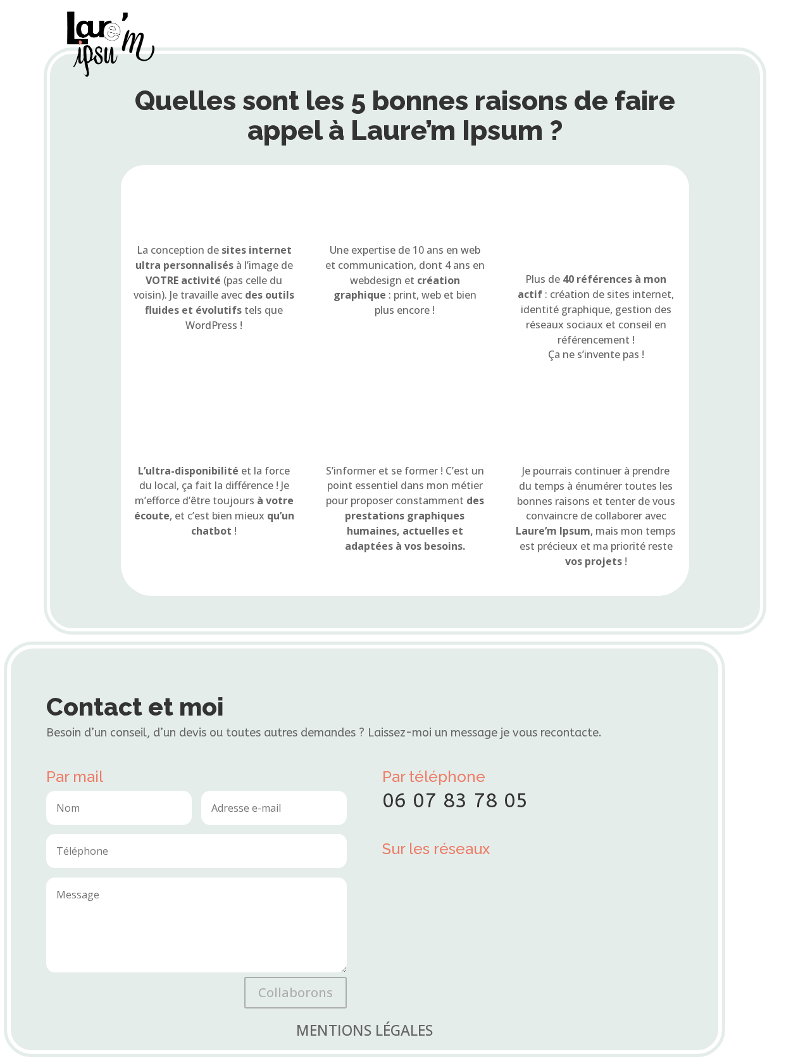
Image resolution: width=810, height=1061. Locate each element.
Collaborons (295, 992)
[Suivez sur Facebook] (396, 876)
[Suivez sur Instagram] (429, 876)
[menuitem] (403, 27)
